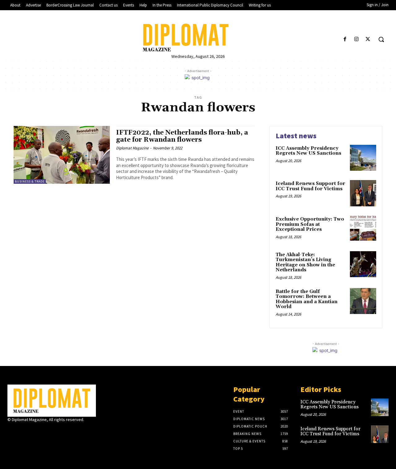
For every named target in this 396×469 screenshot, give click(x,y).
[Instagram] (356, 39)
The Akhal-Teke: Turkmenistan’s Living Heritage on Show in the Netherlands (305, 262)
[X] (368, 39)
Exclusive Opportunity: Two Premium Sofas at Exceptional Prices (310, 224)
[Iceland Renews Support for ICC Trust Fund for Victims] (363, 193)
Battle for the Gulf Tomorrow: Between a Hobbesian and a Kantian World (307, 299)
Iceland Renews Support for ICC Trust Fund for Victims (310, 186)
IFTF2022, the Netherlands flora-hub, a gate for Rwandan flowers (182, 136)
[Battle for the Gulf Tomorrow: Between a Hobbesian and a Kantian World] (363, 301)
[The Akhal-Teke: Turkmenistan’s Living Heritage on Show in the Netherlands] (363, 264)
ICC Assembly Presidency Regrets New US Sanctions (308, 151)
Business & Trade (30, 181)
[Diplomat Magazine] (197, 37)
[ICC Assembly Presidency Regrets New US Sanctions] (363, 158)
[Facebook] (345, 39)
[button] (381, 39)
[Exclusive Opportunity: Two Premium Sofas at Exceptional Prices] (363, 229)
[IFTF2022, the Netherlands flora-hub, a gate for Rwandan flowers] (62, 155)
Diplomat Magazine (132, 148)
